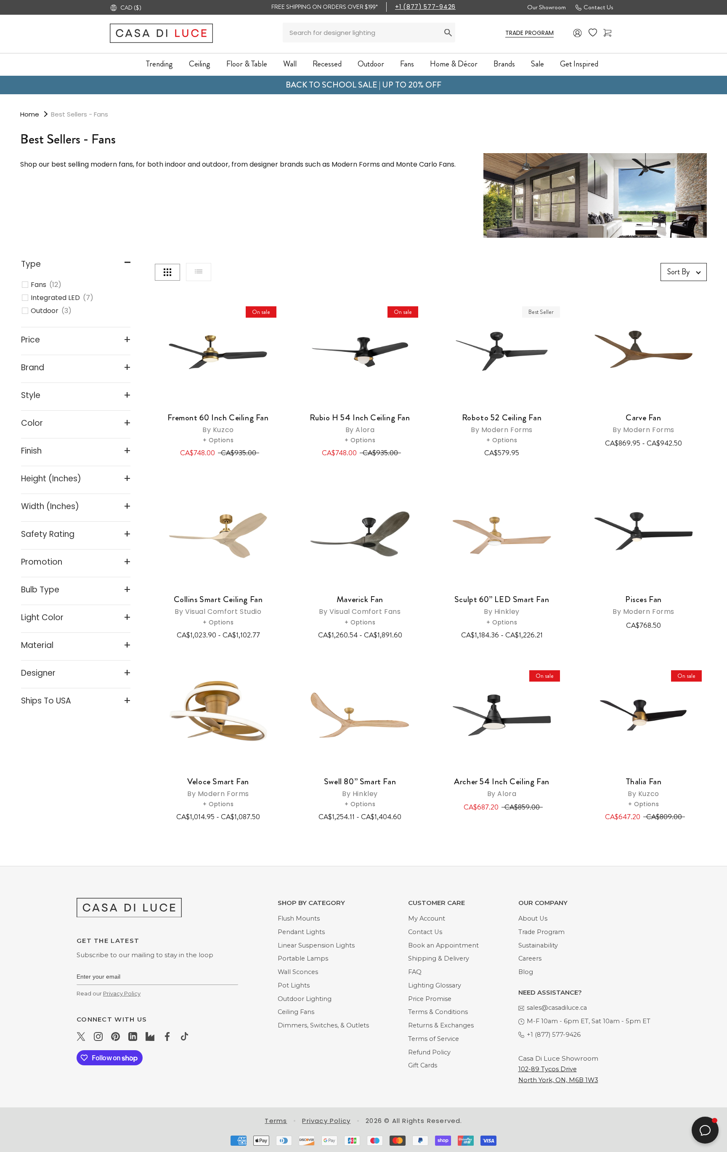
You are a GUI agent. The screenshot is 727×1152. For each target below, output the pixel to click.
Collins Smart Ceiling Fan (218, 604)
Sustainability (538, 945)
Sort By (678, 271)
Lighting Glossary (434, 985)
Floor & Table (246, 63)
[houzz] (150, 1036)
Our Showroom (546, 7)
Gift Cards (422, 1065)
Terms (276, 1120)
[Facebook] (167, 1036)
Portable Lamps (303, 958)
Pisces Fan (643, 604)
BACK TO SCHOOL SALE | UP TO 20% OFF (363, 85)
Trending (159, 63)
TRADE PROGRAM (529, 33)
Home (29, 114)
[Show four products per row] (167, 272)
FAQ (415, 972)
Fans (407, 63)
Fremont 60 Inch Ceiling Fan (217, 423)
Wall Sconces (298, 972)
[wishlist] (593, 33)
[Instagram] (98, 1036)
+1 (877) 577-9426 (425, 7)
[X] (81, 1036)
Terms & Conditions (438, 1012)
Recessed (327, 63)
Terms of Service (433, 1039)
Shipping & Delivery (438, 958)
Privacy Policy (122, 993)
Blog (525, 972)
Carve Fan (643, 423)
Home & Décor (454, 63)
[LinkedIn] (132, 1036)
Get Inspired (579, 63)
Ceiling (199, 63)
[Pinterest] (115, 1036)
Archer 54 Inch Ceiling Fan (501, 787)
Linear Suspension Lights (316, 945)
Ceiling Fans (296, 1012)
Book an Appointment (443, 945)
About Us (532, 918)
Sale (537, 63)
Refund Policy (429, 1052)
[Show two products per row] (198, 272)
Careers (529, 958)
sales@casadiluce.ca (557, 1007)
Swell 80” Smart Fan (360, 787)
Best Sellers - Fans (79, 114)
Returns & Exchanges (441, 1025)
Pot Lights (294, 985)
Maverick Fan (360, 604)
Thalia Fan (644, 787)
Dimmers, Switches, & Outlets (323, 1025)
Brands (504, 63)
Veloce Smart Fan (218, 787)
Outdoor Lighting (305, 999)
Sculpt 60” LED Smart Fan (501, 604)
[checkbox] (80, 285)
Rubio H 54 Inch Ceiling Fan (360, 423)
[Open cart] (607, 33)
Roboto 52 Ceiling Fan (502, 423)
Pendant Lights (301, 932)
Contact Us (598, 7)
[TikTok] (184, 1036)
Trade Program (541, 932)
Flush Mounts (299, 918)
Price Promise (429, 999)
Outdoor (371, 63)
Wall (290, 63)
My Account (426, 918)
